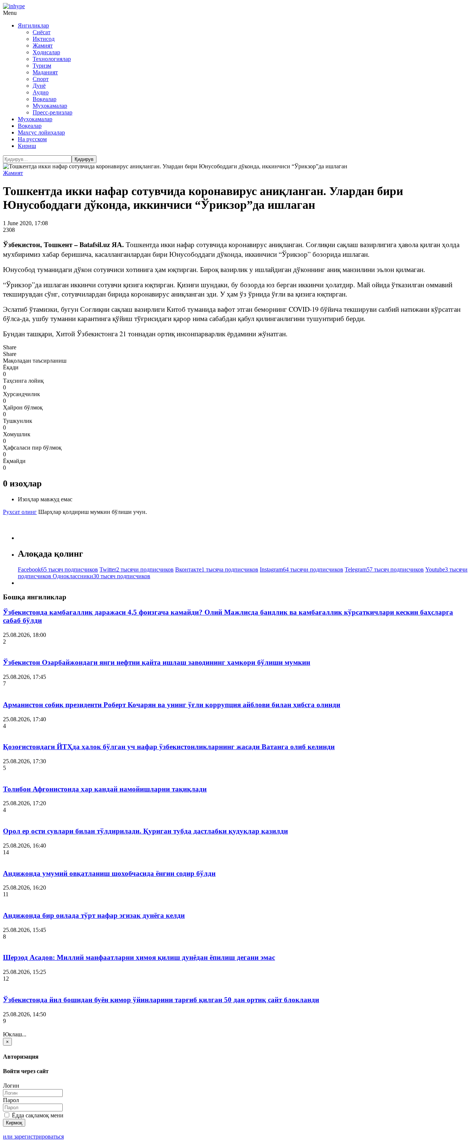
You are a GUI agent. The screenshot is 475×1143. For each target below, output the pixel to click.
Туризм (42, 65)
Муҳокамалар (50, 106)
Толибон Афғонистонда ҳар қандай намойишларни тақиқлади (105, 789)
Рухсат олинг (20, 512)
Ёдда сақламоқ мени (36, 1115)
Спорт (41, 79)
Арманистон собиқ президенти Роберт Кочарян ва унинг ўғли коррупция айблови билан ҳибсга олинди (171, 705)
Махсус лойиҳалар (41, 132)
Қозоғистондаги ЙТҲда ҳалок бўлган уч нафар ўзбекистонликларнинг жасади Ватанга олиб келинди (169, 747)
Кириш (27, 146)
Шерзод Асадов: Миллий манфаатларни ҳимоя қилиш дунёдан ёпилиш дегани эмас (139, 957)
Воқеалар (44, 99)
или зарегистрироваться (33, 1136)
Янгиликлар (33, 25)
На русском (32, 139)
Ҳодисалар (46, 52)
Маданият (45, 72)
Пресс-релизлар (52, 112)
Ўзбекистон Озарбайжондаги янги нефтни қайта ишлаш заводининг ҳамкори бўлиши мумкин (156, 662)
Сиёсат (41, 32)
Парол (11, 1100)
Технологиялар (52, 59)
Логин (11, 1085)
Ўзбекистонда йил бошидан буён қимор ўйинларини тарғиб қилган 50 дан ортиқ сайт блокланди (161, 1000)
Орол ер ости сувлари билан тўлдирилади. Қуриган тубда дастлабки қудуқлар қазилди (145, 831)
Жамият (43, 45)
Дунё (39, 85)
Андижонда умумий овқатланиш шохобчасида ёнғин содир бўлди (109, 873)
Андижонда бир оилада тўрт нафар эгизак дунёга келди (94, 915)
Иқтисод (44, 39)
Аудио (41, 92)
